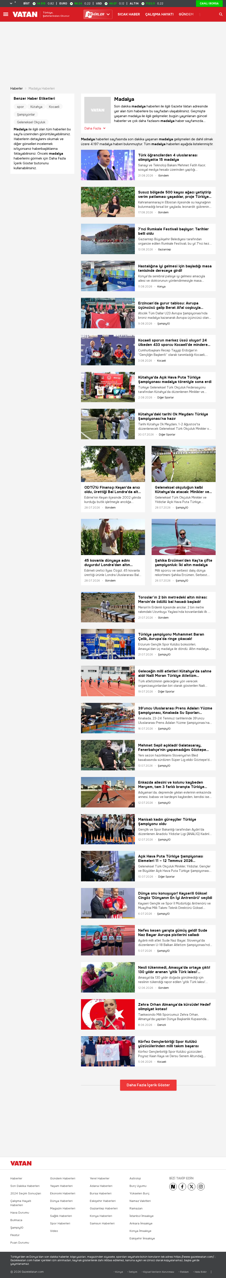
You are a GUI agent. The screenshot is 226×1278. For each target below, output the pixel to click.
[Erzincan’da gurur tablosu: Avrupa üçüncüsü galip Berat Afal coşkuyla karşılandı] (108, 313)
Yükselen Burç (139, 1193)
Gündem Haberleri (62, 1178)
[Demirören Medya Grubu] (206, 1163)
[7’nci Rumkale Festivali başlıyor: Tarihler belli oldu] (108, 239)
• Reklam (184, 1271)
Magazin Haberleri (62, 1208)
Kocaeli (161, 360)
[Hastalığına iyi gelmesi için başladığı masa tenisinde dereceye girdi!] (108, 276)
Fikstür (15, 1235)
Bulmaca (16, 1220)
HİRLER (95, 14)
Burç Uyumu (138, 1186)
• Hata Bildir (200, 1271)
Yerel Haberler (99, 1178)
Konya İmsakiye (140, 1231)
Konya (161, 286)
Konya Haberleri (101, 1216)
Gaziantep (164, 249)
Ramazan (136, 1208)
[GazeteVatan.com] (21, 1163)
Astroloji (135, 1178)
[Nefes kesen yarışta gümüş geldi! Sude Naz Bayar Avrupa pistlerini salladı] (108, 940)
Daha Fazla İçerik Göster (148, 1085)
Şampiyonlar (26, 114)
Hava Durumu (19, 1212)
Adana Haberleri (101, 1186)
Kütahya (36, 107)
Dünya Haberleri (61, 1201)
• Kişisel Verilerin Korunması (158, 1271)
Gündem (163, 175)
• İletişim (132, 1271)
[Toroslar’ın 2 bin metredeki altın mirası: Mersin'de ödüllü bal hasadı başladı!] (108, 607)
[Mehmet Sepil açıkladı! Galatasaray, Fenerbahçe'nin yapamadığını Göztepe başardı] (108, 755)
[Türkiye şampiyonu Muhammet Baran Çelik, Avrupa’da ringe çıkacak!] (108, 644)
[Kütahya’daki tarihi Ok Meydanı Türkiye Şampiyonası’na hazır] (108, 424)
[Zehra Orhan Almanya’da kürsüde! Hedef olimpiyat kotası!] (108, 1014)
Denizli (161, 1025)
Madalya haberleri (42, 88)
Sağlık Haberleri (61, 1216)
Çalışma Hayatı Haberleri (20, 1203)
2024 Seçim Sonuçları (25, 1193)
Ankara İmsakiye (141, 1223)
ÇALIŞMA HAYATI (159, 14)
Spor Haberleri (60, 1223)
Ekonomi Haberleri (62, 1193)
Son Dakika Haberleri (25, 1186)
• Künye (118, 1271)
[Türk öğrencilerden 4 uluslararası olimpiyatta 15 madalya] (108, 165)
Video (54, 1231)
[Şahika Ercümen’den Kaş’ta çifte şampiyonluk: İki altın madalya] (184, 537)
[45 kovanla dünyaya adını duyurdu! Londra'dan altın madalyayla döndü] (113, 537)
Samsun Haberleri (102, 1223)
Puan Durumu (19, 1242)
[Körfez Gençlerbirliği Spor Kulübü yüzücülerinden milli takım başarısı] (108, 1051)
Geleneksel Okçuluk (31, 122)
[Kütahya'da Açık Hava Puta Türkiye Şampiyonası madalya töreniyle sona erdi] (108, 387)
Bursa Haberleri (100, 1193)
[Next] (173, 1186)
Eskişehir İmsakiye (142, 1238)
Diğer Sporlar (165, 397)
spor (20, 107)
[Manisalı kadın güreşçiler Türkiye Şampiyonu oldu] (108, 829)
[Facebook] (182, 1186)
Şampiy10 (163, 323)
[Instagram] (201, 1186)
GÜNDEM (186, 14)
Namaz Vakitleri (140, 1201)
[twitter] (191, 1186)
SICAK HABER (129, 14)
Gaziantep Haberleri (104, 1208)
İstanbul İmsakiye (142, 1216)
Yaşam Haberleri (61, 1186)
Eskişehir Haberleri (103, 1201)
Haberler (16, 88)
